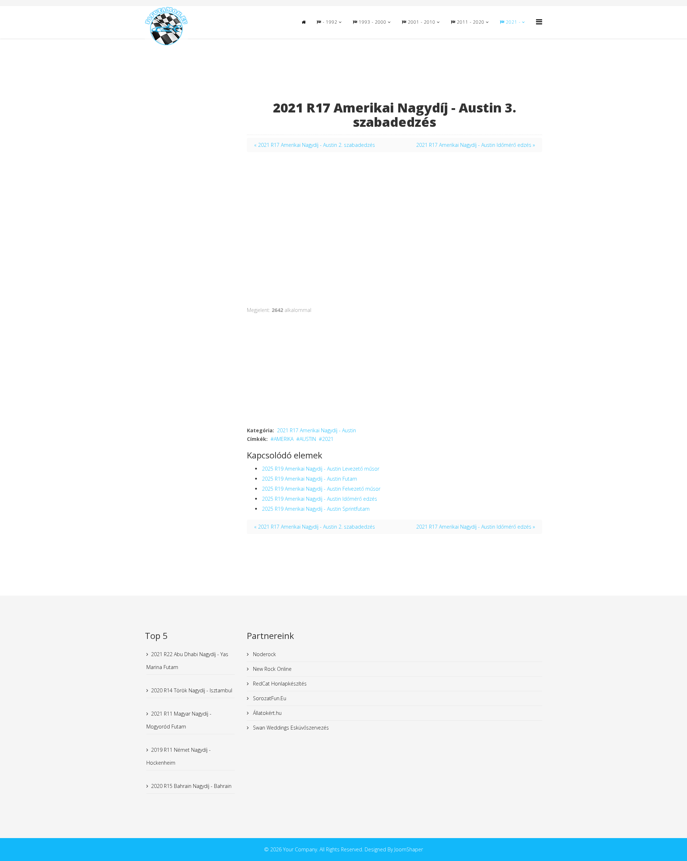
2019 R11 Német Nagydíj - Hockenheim (178, 756)
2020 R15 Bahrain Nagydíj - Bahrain (191, 786)
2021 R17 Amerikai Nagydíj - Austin (316, 430)
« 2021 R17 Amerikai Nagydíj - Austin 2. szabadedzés (314, 144)
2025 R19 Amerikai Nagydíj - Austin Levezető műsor (320, 468)
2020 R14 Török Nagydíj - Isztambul (191, 690)
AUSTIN (307, 439)
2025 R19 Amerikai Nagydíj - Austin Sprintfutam (316, 508)
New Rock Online (272, 668)
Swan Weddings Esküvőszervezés (290, 727)
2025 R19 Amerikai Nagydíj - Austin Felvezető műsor (321, 488)
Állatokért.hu (267, 713)
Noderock (264, 654)
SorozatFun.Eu (269, 698)
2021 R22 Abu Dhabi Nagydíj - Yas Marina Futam (187, 660)
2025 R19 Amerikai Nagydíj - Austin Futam (309, 478)
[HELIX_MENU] (539, 21)
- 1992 (329, 22)
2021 (327, 439)
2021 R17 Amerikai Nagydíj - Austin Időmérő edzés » (475, 144)
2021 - (513, 22)
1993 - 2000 (371, 22)
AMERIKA (283, 439)
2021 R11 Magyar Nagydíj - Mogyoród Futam (178, 720)
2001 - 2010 (420, 22)
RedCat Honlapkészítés (279, 683)
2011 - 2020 (469, 22)
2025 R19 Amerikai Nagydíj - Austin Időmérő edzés (319, 498)
